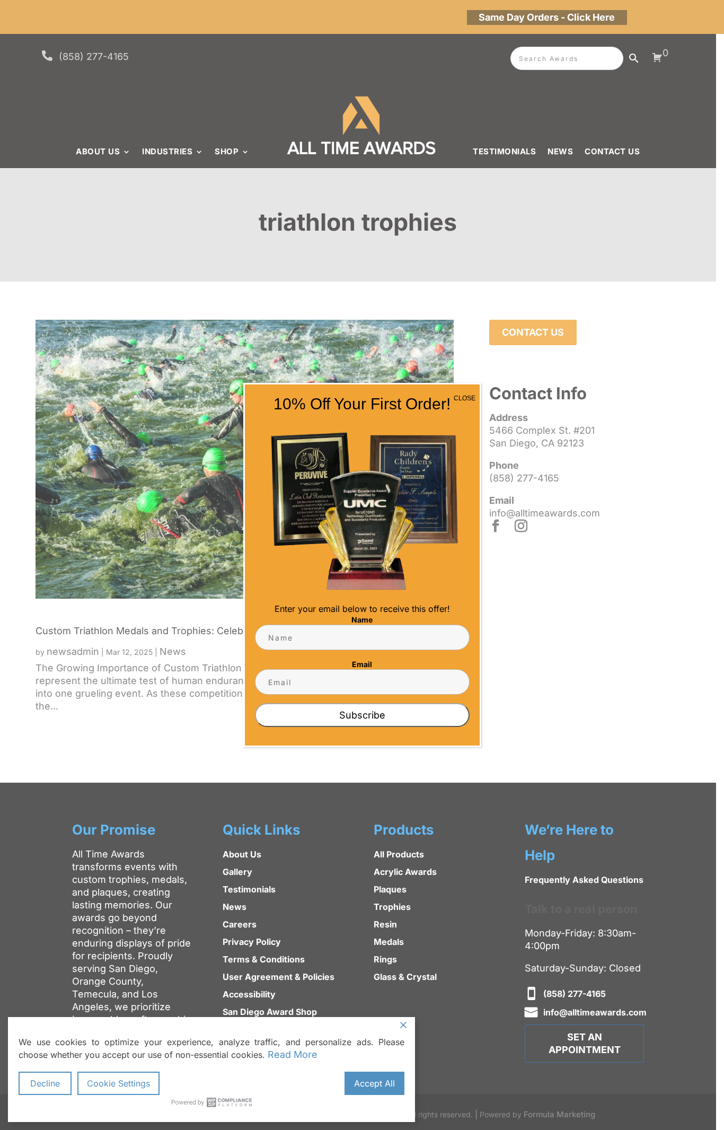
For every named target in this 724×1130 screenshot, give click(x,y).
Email (362, 664)
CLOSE (464, 398)
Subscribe (362, 715)
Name (362, 619)
